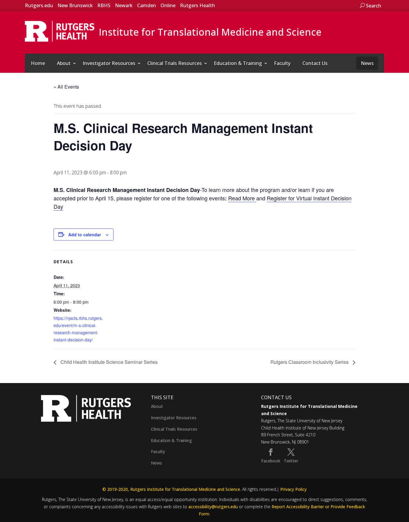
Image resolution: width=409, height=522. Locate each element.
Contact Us (315, 63)
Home (38, 63)
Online (167, 5)
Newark (124, 5)
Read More (242, 198)
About (64, 63)
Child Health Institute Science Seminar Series (108, 361)
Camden (146, 5)
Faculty (282, 63)
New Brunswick (75, 5)
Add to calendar (84, 234)
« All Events (66, 86)
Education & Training (238, 63)
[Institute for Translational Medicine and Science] (59, 31)
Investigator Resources (109, 63)
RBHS (103, 5)
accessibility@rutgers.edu (213, 506)
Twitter (291, 461)
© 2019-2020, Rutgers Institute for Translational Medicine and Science (171, 489)
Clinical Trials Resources (174, 63)
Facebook (270, 461)
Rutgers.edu (39, 5)
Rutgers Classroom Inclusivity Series (310, 361)
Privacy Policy (293, 489)
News (367, 63)
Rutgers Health (197, 5)
